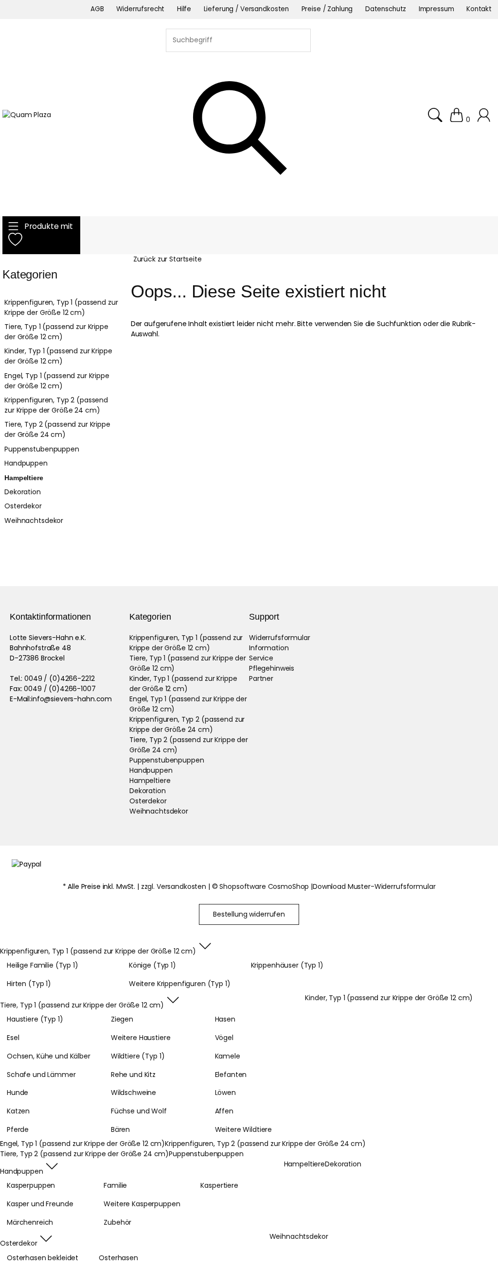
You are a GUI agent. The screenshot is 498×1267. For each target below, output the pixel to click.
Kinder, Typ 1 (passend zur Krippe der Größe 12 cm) (58, 356)
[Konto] (485, 119)
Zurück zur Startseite (167, 259)
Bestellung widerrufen (249, 914)
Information (268, 648)
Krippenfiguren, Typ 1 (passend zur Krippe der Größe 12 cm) (61, 307)
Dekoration (22, 492)
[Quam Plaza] (26, 115)
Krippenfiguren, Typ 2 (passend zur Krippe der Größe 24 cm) (56, 405)
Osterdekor (23, 506)
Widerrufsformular (279, 637)
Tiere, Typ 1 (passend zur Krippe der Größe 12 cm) (56, 332)
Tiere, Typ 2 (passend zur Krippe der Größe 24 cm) (57, 429)
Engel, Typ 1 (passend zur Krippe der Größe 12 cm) (56, 381)
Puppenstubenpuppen (41, 449)
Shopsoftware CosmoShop (264, 886)
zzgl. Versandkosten (173, 886)
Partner (261, 678)
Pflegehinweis (271, 668)
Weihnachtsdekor (33, 520)
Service (261, 658)
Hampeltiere (23, 478)
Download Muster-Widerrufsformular (374, 886)
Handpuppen (26, 463)
